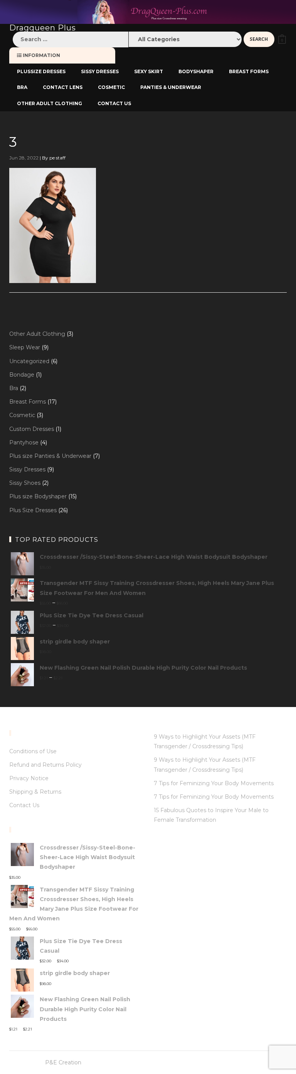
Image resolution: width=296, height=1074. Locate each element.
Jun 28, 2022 (24, 158)
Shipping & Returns (35, 791)
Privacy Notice (29, 778)
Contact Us (24, 805)
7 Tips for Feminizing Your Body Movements (214, 783)
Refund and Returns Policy (45, 764)
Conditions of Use (33, 751)
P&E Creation (63, 1062)
